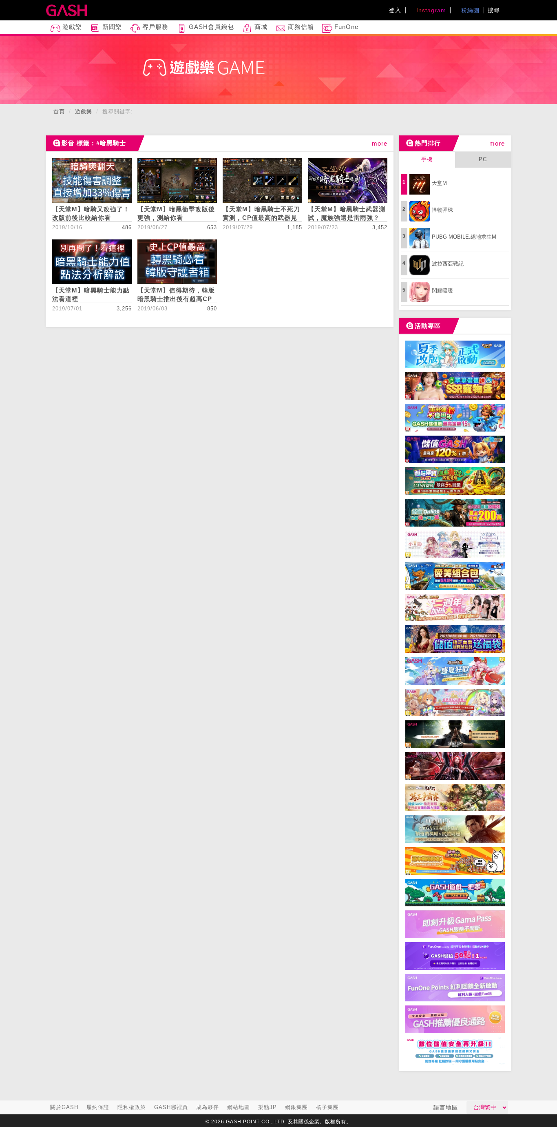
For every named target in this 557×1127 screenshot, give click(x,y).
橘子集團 (327, 1107)
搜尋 (495, 10)
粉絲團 (469, 10)
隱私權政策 (131, 1107)
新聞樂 (111, 26)
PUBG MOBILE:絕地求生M (464, 237)
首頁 (59, 111)
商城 (259, 26)
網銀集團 (296, 1107)
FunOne (345, 26)
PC (483, 159)
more (379, 143)
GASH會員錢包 (210, 26)
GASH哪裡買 (171, 1107)
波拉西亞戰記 (448, 264)
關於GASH (64, 1107)
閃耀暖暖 (442, 291)
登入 (395, 10)
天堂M (439, 183)
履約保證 (97, 1107)
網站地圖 (238, 1107)
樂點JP (267, 1107)
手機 (427, 159)
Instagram (430, 10)
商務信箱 (300, 26)
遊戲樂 (71, 26)
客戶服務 (154, 26)
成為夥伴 (207, 1107)
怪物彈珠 (442, 210)
